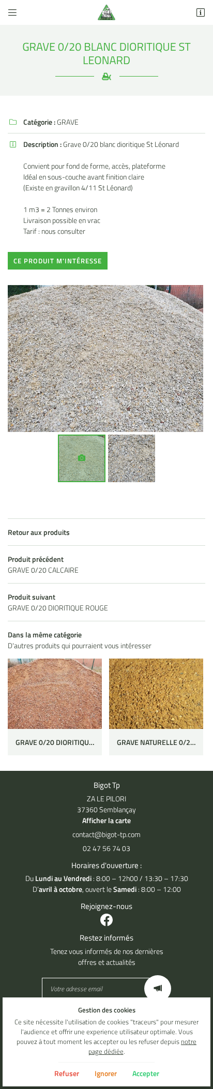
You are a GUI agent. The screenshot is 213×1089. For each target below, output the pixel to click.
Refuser (66, 1073)
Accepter (145, 1073)
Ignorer (106, 1073)
